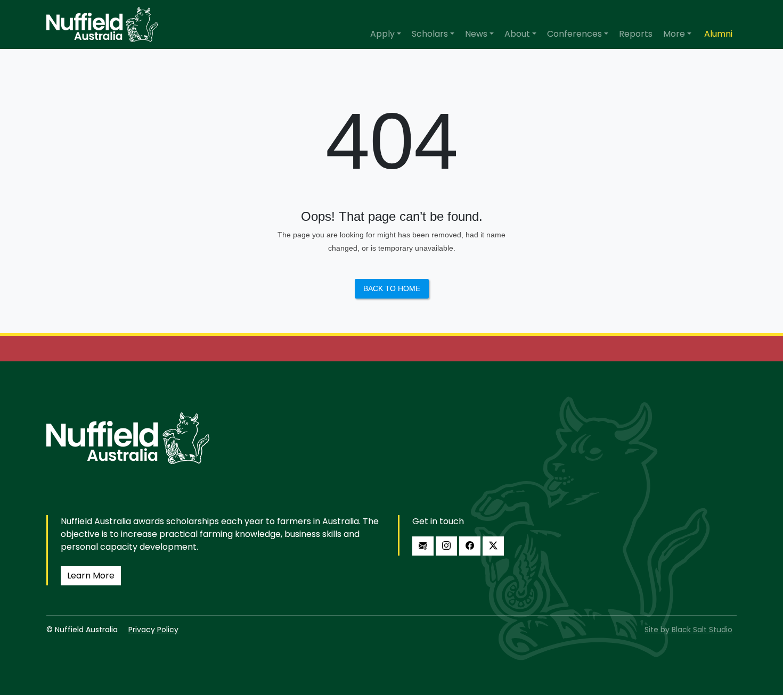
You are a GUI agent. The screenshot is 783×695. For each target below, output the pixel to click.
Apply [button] (382, 34)
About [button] (517, 34)
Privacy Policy (153, 629)
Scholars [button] (430, 34)
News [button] (476, 34)
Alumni (718, 34)
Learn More (91, 575)
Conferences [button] (574, 34)
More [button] (674, 34)
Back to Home (391, 288)
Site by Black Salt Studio (688, 629)
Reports (635, 34)
